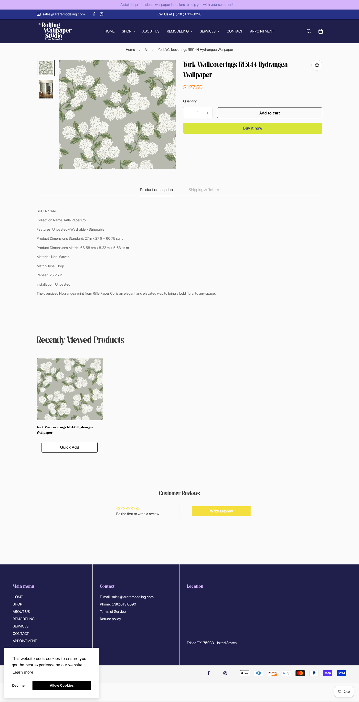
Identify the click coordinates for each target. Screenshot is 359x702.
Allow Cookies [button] (62, 685)
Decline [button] (18, 685)
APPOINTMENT (262, 31)
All (146, 49)
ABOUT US (150, 31)
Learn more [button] (22, 672)
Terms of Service (113, 611)
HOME (110, 31)
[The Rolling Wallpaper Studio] (55, 31)
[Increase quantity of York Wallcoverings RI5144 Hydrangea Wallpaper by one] (207, 113)
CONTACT (235, 31)
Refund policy (110, 619)
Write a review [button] (221, 511)
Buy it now (252, 128)
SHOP (126, 31)
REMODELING (178, 31)
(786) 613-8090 (188, 14)
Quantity (190, 101)
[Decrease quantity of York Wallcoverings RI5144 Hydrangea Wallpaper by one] (188, 113)
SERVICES (208, 31)
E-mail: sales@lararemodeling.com (127, 597)
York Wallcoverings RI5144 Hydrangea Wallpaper (65, 430)
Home (130, 49)
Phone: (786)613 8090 (118, 604)
